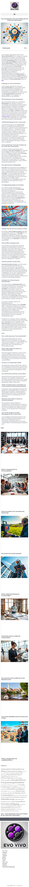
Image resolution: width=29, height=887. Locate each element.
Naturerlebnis (17, 795)
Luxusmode (4, 791)
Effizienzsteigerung (7, 778)
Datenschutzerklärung (8, 866)
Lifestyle (4, 855)
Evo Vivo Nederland (8, 878)
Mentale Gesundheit (11, 791)
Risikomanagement (20, 797)
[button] (14, 14)
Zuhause (4, 852)
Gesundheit (14, 787)
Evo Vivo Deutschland (8, 871)
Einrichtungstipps (18, 778)
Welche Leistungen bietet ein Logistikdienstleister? (9, 759)
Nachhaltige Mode (19, 793)
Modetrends (20, 791)
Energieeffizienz (18, 780)
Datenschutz (3, 774)
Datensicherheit (12, 774)
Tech (2, 813)
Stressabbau (20, 801)
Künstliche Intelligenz (15, 789)
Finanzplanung (15, 785)
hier (3, 80)
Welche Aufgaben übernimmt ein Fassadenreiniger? (10, 594)
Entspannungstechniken (12, 782)
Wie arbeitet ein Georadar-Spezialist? (11, 553)
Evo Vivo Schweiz (7, 881)
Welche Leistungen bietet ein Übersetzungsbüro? (9, 470)
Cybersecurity (5, 116)
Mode (4, 857)
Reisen (4, 859)
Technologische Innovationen (14, 806)
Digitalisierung (14, 776)
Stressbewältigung (10, 804)
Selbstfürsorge (7, 799)
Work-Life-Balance (18, 809)
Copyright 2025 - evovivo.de (14, 885)
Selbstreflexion (19, 799)
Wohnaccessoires (16, 807)
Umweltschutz (6, 807)
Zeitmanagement (5, 810)
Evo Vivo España (7, 874)
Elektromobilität (6, 780)
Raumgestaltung (9, 797)
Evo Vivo (4, 851)
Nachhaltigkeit (7, 795)
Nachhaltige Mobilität (6, 793)
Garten (4, 854)
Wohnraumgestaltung (7, 809)
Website (4, 865)
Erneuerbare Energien (6, 785)
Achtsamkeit (6, 769)
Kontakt (4, 863)
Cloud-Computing (10, 773)
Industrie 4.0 (21, 787)
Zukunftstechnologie (14, 810)
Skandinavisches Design (8, 801)
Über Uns (5, 862)
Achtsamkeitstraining (14, 771)
